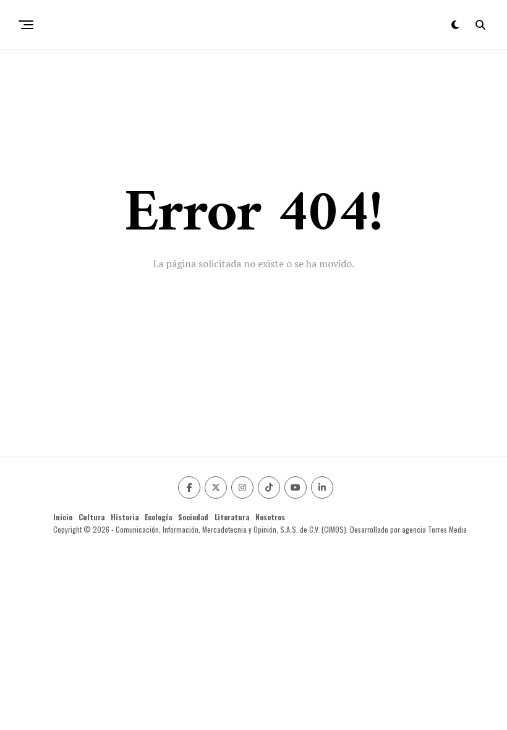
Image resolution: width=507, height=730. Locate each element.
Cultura (91, 517)
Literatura (232, 517)
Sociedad (193, 517)
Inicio (62, 517)
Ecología (158, 517)
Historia (124, 517)
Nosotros (270, 517)
